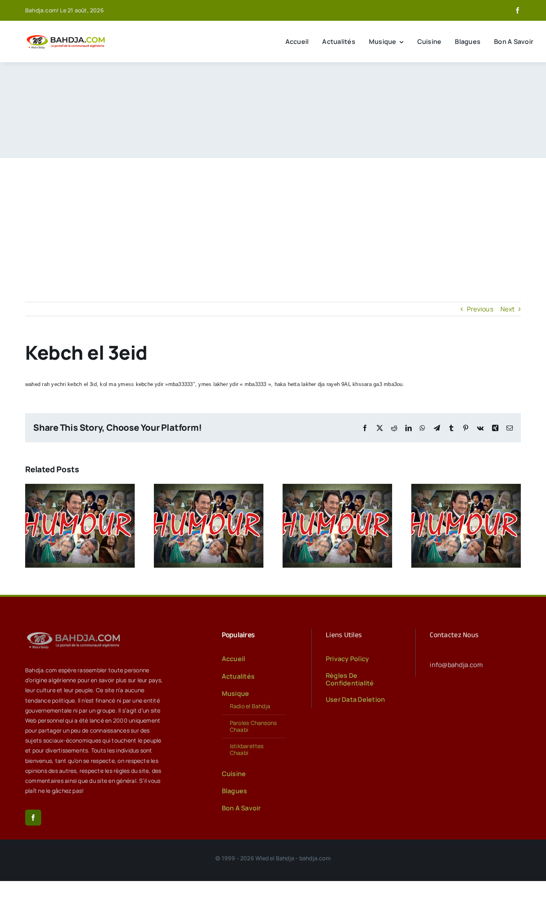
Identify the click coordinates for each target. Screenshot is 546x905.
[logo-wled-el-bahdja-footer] (75, 632)
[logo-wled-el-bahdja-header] (67, 35)
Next (507, 309)
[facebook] (517, 10)
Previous (480, 309)
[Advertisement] (273, 218)
